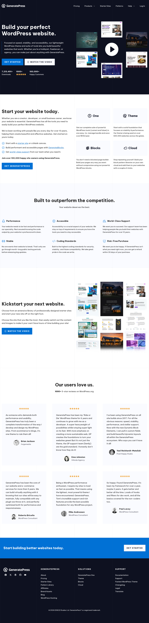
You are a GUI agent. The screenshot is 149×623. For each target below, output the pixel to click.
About (43, 575)
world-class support (20, 152)
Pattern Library (47, 585)
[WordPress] (15, 575)
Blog (43, 595)
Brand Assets (46, 591)
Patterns (119, 6)
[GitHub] (20, 575)
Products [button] (88, 6)
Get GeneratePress (17, 166)
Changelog (120, 585)
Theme (81, 578)
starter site (23, 143)
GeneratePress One (86, 575)
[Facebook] (5, 575)
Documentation (122, 575)
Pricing (77, 6)
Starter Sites (105, 6)
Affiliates (44, 588)
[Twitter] (10, 575)
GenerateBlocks (56, 147)
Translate (119, 591)
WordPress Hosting (49, 598)
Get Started (12, 62)
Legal (117, 588)
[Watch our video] (112, 49)
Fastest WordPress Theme (126, 582)
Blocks (81, 582)
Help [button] (130, 6)
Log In (142, 6)
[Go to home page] (13, 7)
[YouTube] (25, 575)
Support (118, 578)
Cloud (80, 585)
